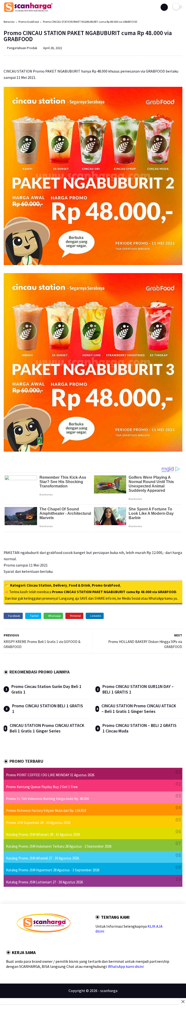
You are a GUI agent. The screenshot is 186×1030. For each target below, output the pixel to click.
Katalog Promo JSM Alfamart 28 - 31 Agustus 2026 (43, 834)
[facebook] (18, 941)
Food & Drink (79, 585)
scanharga (108, 990)
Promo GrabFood (28, 21)
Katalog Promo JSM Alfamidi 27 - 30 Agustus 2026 (42, 858)
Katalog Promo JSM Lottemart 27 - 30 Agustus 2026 (44, 882)
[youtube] (50, 941)
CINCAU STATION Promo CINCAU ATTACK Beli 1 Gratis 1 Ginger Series (47, 728)
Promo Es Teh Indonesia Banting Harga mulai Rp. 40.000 (47, 798)
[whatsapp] (31, 941)
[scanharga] (28, 11)
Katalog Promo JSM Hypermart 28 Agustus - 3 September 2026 (52, 870)
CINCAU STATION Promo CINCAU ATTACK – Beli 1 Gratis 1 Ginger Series (138, 708)
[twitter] (24, 941)
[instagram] (44, 941)
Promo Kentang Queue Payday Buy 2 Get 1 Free (42, 786)
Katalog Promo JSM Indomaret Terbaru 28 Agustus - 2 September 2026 (58, 846)
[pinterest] (37, 941)
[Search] (164, 7)
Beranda (9, 21)
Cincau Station (39, 585)
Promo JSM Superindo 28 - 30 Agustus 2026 (38, 822)
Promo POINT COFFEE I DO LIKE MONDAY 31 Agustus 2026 (50, 775)
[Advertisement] (93, 1018)
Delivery (60, 585)
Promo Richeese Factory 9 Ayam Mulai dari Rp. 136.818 (46, 810)
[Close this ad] (182, 1001)
